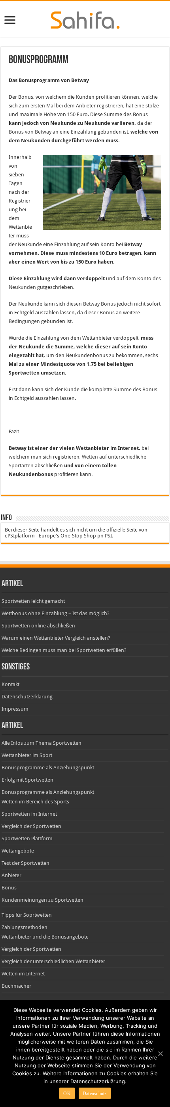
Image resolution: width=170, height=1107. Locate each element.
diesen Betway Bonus (91, 304)
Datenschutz (95, 1093)
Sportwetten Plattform (27, 838)
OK (67, 1093)
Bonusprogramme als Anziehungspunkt (48, 768)
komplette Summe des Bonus (123, 389)
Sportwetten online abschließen (38, 626)
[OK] (160, 1053)
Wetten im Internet (23, 974)
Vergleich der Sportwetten (31, 826)
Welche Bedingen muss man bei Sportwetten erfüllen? (64, 650)
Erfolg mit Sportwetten (27, 780)
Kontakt (10, 684)
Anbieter (11, 875)
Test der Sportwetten (25, 863)
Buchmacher (16, 986)
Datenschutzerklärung (27, 697)
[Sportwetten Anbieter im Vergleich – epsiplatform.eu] (85, 18)
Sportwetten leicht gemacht (33, 601)
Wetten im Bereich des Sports (35, 802)
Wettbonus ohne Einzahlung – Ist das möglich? (56, 613)
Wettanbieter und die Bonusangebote (45, 937)
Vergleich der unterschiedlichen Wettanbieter (53, 961)
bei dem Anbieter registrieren (89, 106)
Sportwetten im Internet (29, 814)
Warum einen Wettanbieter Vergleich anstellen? (56, 638)
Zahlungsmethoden (24, 927)
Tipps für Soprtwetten (27, 915)
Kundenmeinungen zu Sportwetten (42, 900)
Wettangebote (18, 851)
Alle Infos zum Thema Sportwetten (41, 743)
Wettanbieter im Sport (27, 755)
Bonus (9, 888)
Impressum (15, 709)
